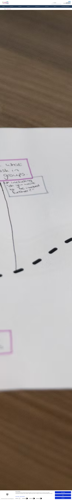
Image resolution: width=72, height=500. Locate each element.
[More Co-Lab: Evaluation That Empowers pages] (69, 6)
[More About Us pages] (56, 6)
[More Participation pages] (21, 6)
